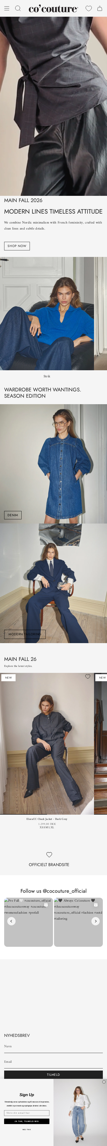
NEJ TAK (27, 1129)
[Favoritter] (89, 8)
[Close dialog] (104, 1082)
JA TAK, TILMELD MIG (27, 1121)
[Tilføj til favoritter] (88, 676)
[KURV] (99, 8)
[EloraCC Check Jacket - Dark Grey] (47, 744)
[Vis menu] (7, 8)
